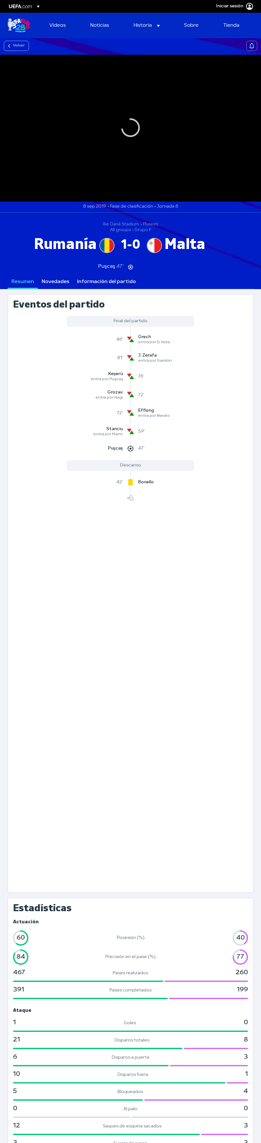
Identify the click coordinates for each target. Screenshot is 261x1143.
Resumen (22, 282)
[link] (57, 25)
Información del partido (106, 282)
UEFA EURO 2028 (19, 25)
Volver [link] (19, 45)
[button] (147, 25)
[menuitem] (62, 25)
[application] (130, 128)
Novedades (55, 282)
